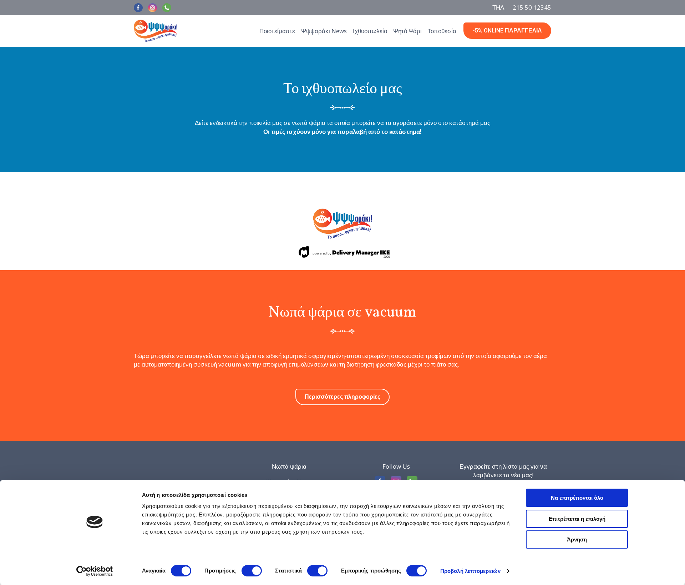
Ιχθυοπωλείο (370, 31)
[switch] (252, 570)
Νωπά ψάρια (289, 466)
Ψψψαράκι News (324, 31)
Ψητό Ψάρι (407, 31)
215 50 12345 (532, 7)
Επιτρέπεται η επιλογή (577, 519)
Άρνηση (577, 539)
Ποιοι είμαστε (277, 31)
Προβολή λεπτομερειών (470, 571)
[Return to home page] (155, 31)
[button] (138, 7)
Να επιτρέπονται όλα (577, 498)
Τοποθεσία (442, 31)
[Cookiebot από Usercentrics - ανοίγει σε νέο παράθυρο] (95, 571)
